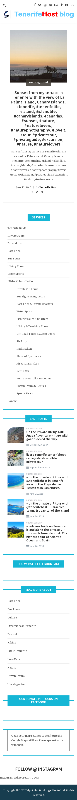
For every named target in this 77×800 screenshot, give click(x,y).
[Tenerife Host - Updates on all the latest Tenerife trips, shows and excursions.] (38, 14)
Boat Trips (14, 251)
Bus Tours (14, 258)
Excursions (14, 243)
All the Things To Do (20, 281)
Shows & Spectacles (28, 356)
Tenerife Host (48, 187)
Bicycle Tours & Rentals (31, 386)
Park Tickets (24, 348)
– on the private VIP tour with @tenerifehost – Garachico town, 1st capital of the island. (47, 507)
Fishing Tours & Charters (32, 318)
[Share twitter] (37, 192)
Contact (12, 401)
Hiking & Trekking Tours (32, 326)
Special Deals (24, 393)
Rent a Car (22, 371)
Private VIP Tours (27, 289)
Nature (12, 667)
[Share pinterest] (42, 192)
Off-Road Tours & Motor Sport (35, 333)
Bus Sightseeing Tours (30, 296)
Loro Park (14, 659)
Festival (12, 634)
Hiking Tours (16, 266)
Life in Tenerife (17, 651)
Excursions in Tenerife (22, 626)
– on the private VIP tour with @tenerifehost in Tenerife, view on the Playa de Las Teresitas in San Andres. (47, 482)
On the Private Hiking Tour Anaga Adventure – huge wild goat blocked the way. (47, 435)
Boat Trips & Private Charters (34, 304)
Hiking (12, 642)
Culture (12, 617)
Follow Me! (6, 782)
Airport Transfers (27, 363)
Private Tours (16, 235)
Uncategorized (38, 82)
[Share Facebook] (32, 192)
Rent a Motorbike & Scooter (33, 378)
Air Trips (21, 341)
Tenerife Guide (17, 228)
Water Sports (16, 273)
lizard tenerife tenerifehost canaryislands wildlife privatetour (46, 458)
